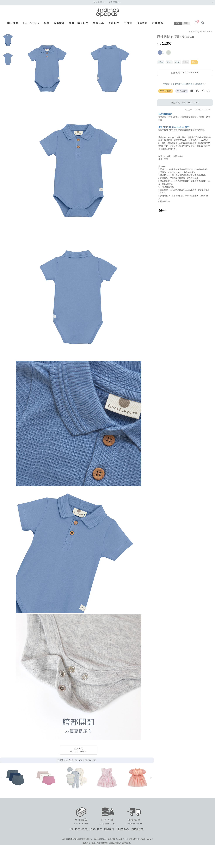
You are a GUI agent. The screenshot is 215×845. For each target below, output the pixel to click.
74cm (177, 62)
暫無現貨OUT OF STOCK (78, 750)
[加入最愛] (208, 91)
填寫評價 (198, 84)
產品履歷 (183, 91)
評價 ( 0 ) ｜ (168, 84)
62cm (160, 62)
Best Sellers (31, 23)
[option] (8, 39)
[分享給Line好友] (197, 91)
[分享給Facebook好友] (192, 91)
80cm (185, 62)
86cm (194, 62)
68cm (169, 62)
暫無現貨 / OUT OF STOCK (185, 72)
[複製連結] (202, 91)
